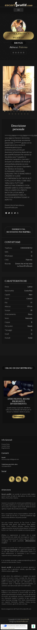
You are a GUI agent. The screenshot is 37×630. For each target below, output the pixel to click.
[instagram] (18, 479)
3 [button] (11, 111)
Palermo (23, 47)
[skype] (25, 479)
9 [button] (29, 111)
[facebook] (12, 479)
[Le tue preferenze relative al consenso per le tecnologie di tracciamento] (33, 626)
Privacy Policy (6, 444)
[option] (18, 88)
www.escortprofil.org (24, 560)
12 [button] (12, 114)
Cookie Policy (6, 446)
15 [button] (22, 114)
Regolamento (6, 448)
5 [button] (17, 111)
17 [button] (28, 114)
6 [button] (20, 111)
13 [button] (15, 114)
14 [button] (18, 114)
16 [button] (25, 114)
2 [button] (8, 111)
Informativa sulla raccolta (8, 628)
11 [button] (9, 114)
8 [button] (26, 111)
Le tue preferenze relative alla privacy (16, 625)
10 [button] (32, 111)
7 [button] (23, 111)
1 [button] (5, 111)
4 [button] (14, 111)
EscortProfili (25, 619)
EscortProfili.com (22, 621)
